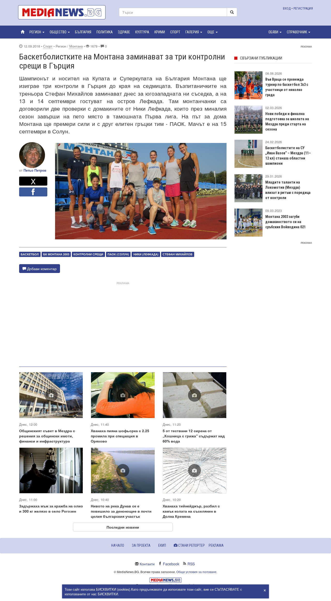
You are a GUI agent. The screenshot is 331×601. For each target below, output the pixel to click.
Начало (117, 545)
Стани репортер (191, 545)
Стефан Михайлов (177, 254)
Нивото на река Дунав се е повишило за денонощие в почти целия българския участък (121, 511)
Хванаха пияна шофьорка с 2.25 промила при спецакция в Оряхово (120, 436)
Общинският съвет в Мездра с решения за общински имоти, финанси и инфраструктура (47, 436)
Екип (162, 545)
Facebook (171, 563)
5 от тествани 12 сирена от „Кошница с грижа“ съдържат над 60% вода (194, 436)
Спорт (47, 46)
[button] (37, 32)
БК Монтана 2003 (56, 254)
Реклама (216, 545)
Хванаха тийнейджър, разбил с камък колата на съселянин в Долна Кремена (191, 511)
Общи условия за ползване (196, 571)
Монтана (76, 46)
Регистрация (303, 8)
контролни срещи (88, 254)
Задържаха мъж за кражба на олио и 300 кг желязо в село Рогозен (51, 508)
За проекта (141, 545)
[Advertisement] (123, 322)
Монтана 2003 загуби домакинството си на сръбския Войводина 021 (285, 222)
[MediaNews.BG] (64, 12)
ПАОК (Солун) (118, 254)
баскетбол (30, 254)
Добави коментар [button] (41, 268)
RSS (191, 563)
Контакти (147, 563)
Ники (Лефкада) (146, 254)
